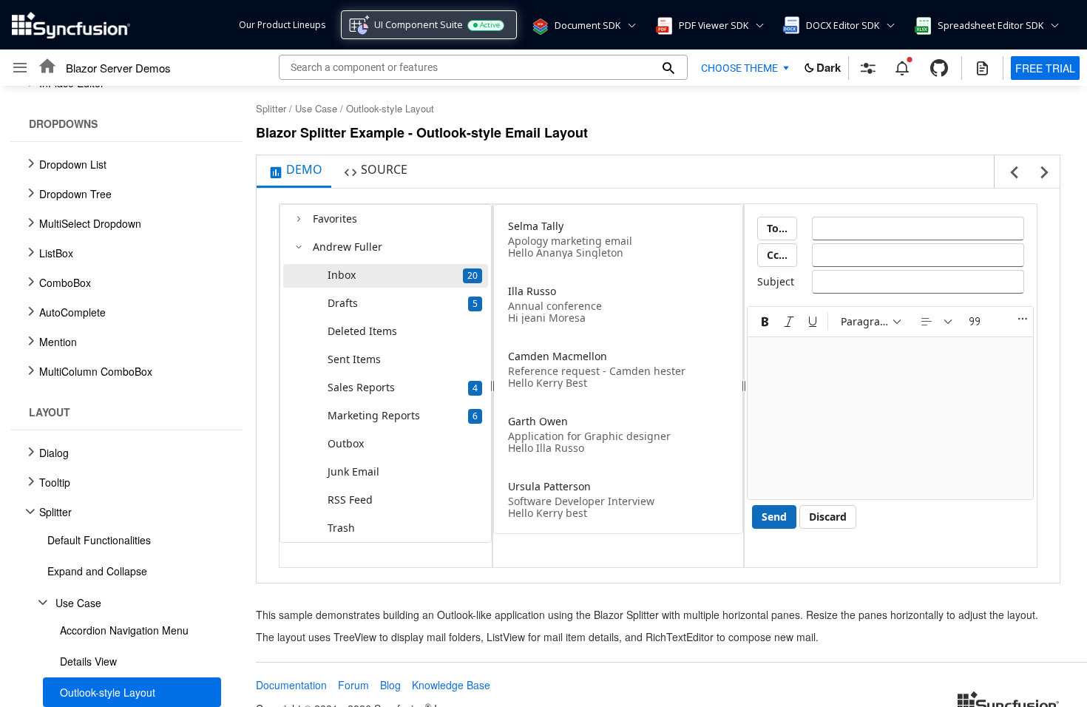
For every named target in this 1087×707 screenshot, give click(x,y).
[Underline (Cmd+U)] (812, 322)
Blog (390, 684)
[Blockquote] (974, 322)
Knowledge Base (451, 684)
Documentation (291, 684)
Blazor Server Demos (118, 67)
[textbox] (918, 228)
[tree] (122, 396)
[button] (539, 25)
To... (777, 228)
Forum (353, 684)
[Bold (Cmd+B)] (765, 322)
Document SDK (587, 25)
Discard (828, 517)
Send (774, 517)
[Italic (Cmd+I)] (789, 322)
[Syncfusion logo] (71, 25)
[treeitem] (126, 540)
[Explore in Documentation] (982, 68)
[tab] (294, 171)
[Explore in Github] (939, 68)
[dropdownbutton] (937, 322)
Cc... (777, 255)
